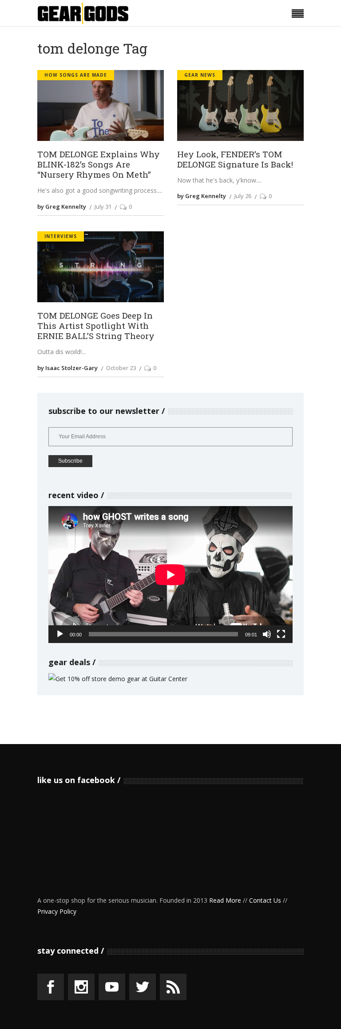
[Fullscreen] (281, 634)
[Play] (60, 634)
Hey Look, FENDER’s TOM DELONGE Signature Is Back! (235, 159)
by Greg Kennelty (61, 206)
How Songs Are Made (75, 75)
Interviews (60, 236)
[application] (170, 574)
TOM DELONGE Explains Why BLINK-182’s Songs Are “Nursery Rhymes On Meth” (98, 164)
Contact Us (265, 900)
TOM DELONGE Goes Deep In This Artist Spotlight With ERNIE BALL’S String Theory (96, 325)
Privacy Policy (56, 911)
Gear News (199, 75)
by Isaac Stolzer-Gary (67, 368)
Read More (225, 900)
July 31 (103, 206)
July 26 (242, 196)
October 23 (121, 368)
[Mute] (266, 634)
